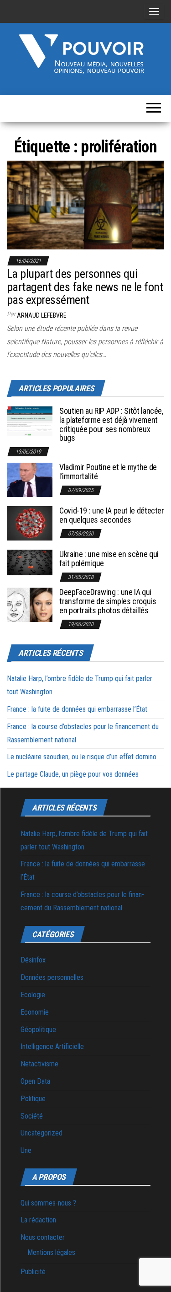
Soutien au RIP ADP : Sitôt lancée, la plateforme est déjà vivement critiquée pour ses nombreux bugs (111, 424)
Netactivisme (39, 1064)
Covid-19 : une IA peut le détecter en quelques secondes (111, 515)
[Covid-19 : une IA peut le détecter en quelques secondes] (29, 523)
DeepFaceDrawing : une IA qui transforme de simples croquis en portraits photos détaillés (107, 601)
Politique (33, 1098)
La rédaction (38, 1220)
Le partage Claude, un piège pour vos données (73, 774)
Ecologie (33, 994)
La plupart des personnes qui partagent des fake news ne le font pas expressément (85, 287)
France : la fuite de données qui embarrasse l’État (77, 709)
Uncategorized (41, 1133)
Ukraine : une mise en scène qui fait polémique (109, 558)
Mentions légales (51, 1252)
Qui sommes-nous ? (48, 1203)
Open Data (35, 1081)
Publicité (33, 1271)
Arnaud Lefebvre (42, 315)
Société (32, 1116)
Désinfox (33, 960)
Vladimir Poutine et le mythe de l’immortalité (108, 471)
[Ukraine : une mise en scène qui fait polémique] (29, 561)
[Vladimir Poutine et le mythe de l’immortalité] (29, 479)
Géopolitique (38, 1029)
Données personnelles (52, 977)
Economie (35, 1012)
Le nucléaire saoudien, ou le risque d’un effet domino (81, 756)
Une (26, 1150)
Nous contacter (43, 1237)
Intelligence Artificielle (52, 1046)
